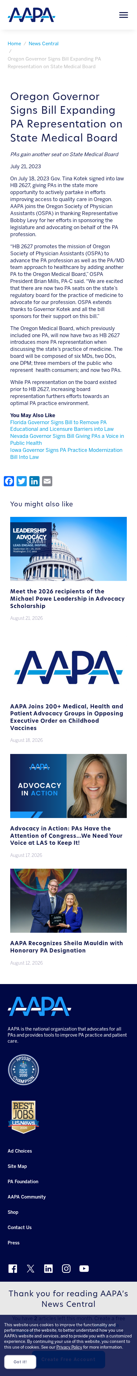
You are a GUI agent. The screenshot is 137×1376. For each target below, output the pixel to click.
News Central (44, 44)
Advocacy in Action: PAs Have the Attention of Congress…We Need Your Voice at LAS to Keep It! (66, 836)
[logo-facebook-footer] (13, 1269)
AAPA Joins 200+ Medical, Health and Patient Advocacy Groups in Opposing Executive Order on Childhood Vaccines (66, 717)
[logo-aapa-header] (31, 14)
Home (14, 44)
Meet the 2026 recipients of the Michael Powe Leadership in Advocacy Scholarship (67, 599)
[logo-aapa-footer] (39, 1006)
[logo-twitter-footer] (31, 1269)
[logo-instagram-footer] (66, 1269)
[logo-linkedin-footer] (48, 1269)
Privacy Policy (69, 1347)
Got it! (20, 1362)
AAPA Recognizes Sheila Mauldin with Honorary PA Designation (66, 947)
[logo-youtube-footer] (84, 1269)
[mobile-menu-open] (123, 15)
